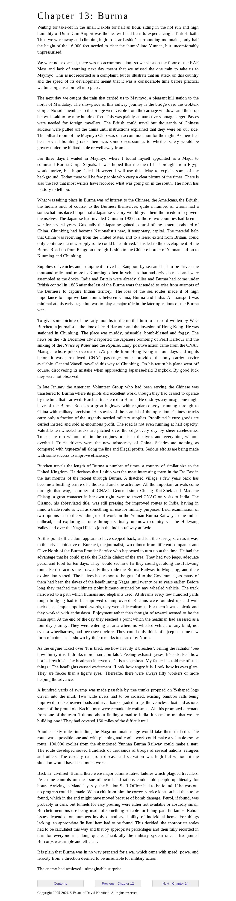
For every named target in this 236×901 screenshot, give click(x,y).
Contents (60, 883)
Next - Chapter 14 (175, 883)
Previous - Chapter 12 (118, 883)
